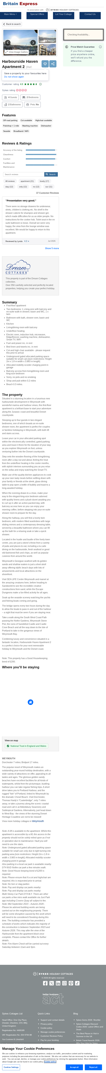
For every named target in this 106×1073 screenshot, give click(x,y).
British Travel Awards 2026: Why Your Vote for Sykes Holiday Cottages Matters (88, 1043)
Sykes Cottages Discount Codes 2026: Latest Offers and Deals (89, 1027)
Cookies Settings (11, 1067)
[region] (53, 1058)
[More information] (100, 47)
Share (52, 63)
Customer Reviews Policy (52, 1036)
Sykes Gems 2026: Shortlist (88, 1020)
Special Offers (37, 14)
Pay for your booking (50, 1040)
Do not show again (14, 76)
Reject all (93, 1067)
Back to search (13, 24)
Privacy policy (46, 1024)
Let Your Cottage (63, 14)
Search (52, 174)
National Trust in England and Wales (28, 746)
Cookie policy (46, 1028)
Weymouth (38, 821)
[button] (7, 42)
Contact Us (90, 14)
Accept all (74, 1067)
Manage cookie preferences (53, 1032)
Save (45, 63)
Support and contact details (52, 1020)
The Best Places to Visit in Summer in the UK (87, 1034)
